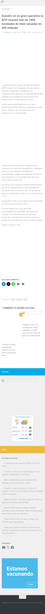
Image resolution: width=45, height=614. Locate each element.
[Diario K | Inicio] (7, 3)
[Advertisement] (22, 61)
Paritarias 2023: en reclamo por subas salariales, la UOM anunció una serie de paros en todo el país (31, 330)
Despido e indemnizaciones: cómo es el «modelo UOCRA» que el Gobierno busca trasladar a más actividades (22, 491)
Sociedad (6, 9)
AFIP (13, 299)
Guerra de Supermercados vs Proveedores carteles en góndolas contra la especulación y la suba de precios (21, 530)
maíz (25, 299)
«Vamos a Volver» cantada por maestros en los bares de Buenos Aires (9, 349)
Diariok (8, 32)
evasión (19, 299)
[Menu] (42, 3)
